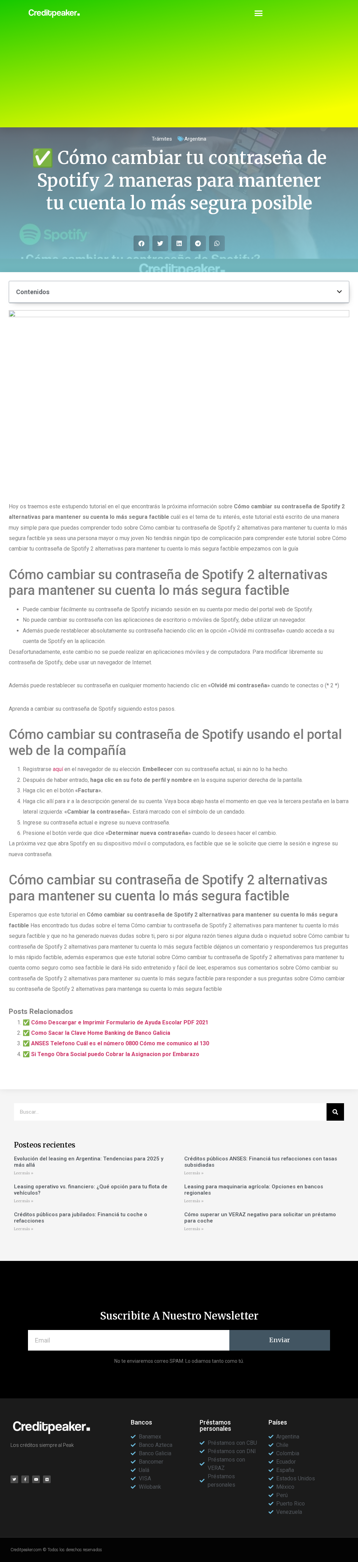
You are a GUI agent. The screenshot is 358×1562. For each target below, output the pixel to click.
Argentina (195, 139)
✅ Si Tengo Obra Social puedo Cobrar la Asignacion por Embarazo (111, 1054)
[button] (258, 13)
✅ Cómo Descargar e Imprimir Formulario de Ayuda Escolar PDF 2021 (115, 1022)
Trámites (162, 139)
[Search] (335, 1112)
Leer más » (23, 1173)
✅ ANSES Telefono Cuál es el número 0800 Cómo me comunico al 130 (116, 1043)
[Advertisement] (179, 78)
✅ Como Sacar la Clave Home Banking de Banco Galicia (96, 1033)
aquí (58, 769)
